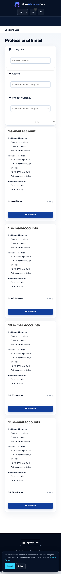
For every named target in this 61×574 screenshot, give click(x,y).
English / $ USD (32, 543)
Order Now (30, 214)
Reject (20, 566)
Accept (10, 566)
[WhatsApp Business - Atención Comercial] (1, 572)
